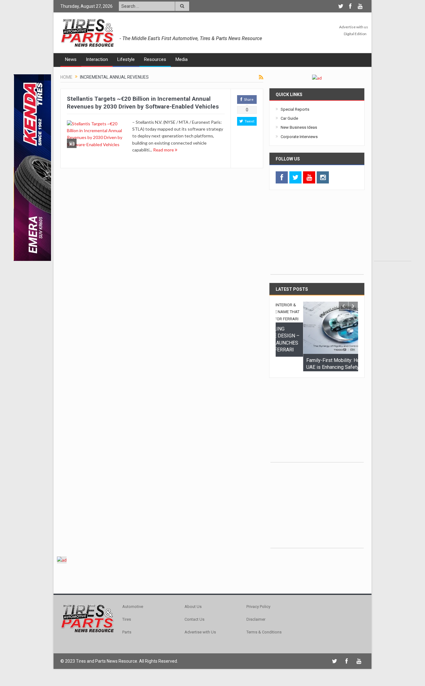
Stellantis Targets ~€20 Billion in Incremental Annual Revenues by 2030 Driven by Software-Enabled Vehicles (143, 102)
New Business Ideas (299, 127)
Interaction (97, 59)
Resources (155, 59)
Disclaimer (255, 629)
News (71, 59)
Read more (164, 149)
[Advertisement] (392, 167)
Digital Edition (355, 33)
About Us (193, 616)
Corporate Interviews (299, 136)
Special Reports (295, 109)
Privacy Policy (258, 616)
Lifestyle (126, 59)
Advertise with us (353, 27)
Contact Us (194, 629)
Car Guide (289, 118)
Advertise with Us (200, 641)
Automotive (132, 616)
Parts (126, 641)
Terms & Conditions (264, 641)
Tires (126, 629)
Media (181, 59)
